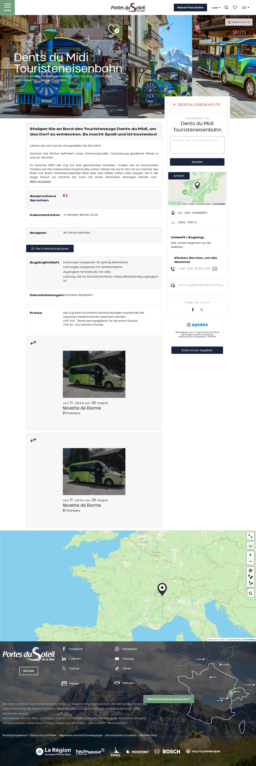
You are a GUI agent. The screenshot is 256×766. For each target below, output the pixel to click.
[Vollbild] (250, 536)
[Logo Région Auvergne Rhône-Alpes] (53, 752)
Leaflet (209, 639)
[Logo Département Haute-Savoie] (90, 752)
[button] (226, 7)
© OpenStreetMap (233, 639)
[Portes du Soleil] (128, 7)
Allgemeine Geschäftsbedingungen (81, 735)
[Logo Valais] (115, 751)
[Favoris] (235, 7)
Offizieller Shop (148, 735)
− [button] (250, 561)
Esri (215, 639)
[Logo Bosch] (167, 751)
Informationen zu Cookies (120, 735)
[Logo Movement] (137, 752)
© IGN (221, 639)
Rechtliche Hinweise (15, 735)
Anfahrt (178, 176)
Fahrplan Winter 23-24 (82, 214)
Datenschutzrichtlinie (43, 735)
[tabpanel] (94, 384)
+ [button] (250, 555)
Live (215, 7)
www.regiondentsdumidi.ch (202, 285)
